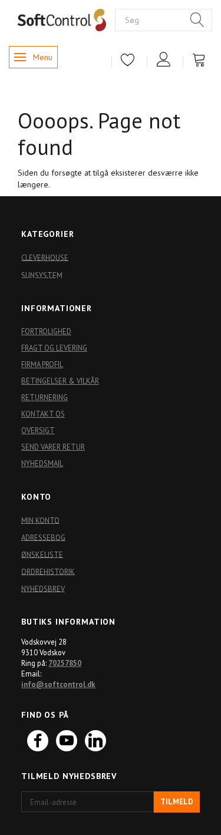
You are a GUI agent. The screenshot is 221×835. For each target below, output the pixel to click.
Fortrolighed (46, 331)
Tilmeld (176, 802)
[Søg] (197, 21)
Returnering (44, 397)
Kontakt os (43, 413)
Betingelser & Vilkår (60, 380)
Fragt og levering (54, 347)
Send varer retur (53, 446)
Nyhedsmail (42, 463)
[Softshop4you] (62, 19)
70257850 (64, 663)
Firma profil (42, 364)
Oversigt (38, 430)
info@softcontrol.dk (58, 684)
